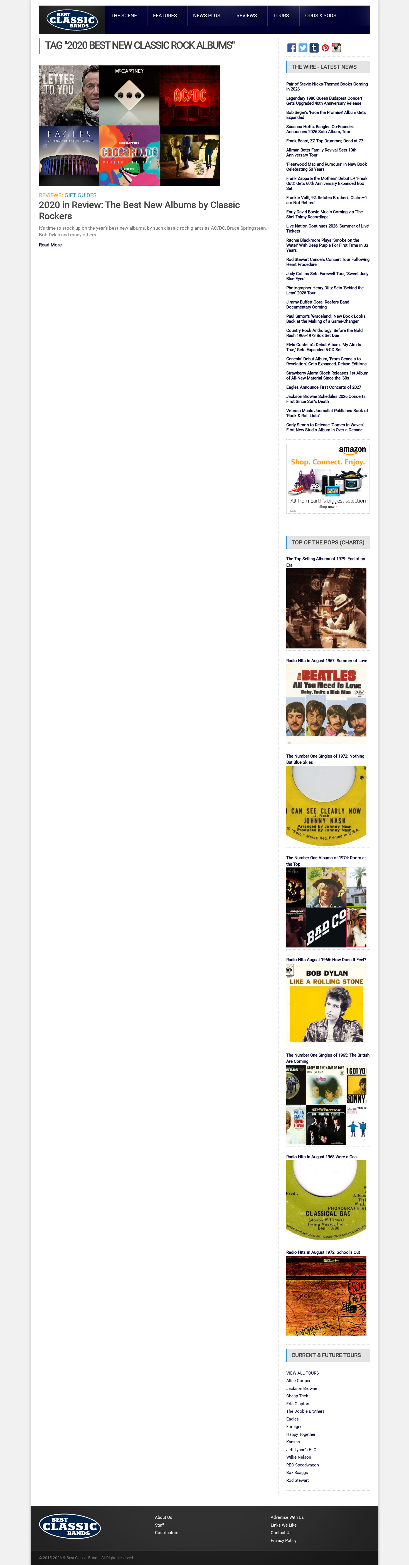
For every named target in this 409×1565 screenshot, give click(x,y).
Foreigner (295, 1426)
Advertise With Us (287, 1517)
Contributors (166, 1532)
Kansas (293, 1441)
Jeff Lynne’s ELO (301, 1449)
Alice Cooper (298, 1380)
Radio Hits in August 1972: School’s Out (323, 1252)
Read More (50, 245)
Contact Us (281, 1532)
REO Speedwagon (302, 1465)
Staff (159, 1525)
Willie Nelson (298, 1457)
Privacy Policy (284, 1540)
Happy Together (301, 1434)
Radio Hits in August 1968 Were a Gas (321, 1156)
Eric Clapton (297, 1403)
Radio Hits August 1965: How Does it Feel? (326, 959)
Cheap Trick (297, 1396)
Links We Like (284, 1525)
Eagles (292, 1419)
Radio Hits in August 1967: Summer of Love (326, 660)
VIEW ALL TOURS (302, 1373)
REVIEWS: (51, 195)
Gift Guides (81, 195)
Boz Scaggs (297, 1472)
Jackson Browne (301, 1388)
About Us (163, 1517)
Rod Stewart (297, 1480)
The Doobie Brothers (305, 1411)
